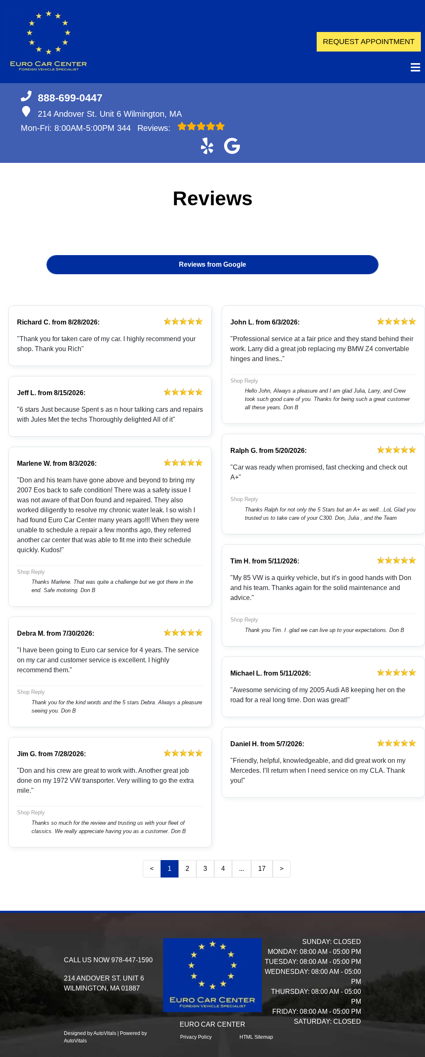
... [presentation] (241, 868)
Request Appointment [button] (369, 41)
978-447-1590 (132, 960)
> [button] (281, 868)
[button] (207, 146)
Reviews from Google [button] (212, 264)
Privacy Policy (196, 1037)
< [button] (152, 868)
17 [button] (262, 868)
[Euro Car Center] (48, 41)
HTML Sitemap (256, 1037)
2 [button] (187, 868)
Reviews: (145, 128)
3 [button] (205, 868)
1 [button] (169, 868)
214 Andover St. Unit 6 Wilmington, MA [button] (110, 113)
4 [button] (223, 868)
